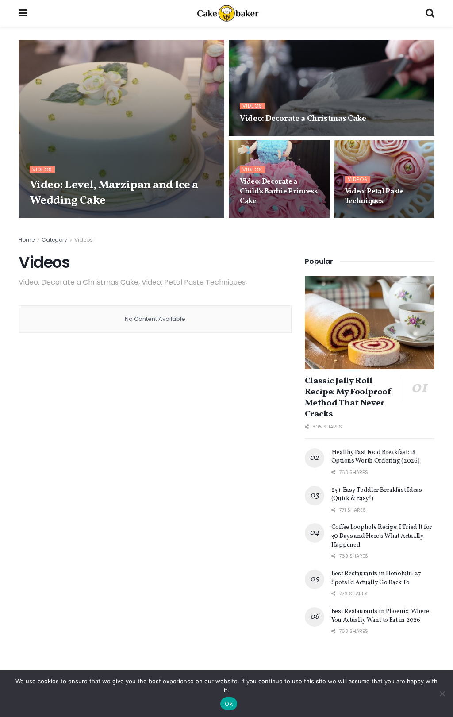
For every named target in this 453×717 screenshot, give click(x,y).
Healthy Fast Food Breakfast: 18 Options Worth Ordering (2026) (376, 457)
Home (27, 239)
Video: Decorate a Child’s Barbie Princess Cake (279, 191)
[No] (442, 693)
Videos (42, 169)
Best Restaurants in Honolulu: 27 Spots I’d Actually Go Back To (376, 578)
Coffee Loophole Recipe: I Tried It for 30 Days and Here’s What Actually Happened (381, 536)
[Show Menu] (23, 13)
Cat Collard (54, 217)
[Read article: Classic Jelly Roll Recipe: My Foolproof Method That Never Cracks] (369, 322)
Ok (229, 703)
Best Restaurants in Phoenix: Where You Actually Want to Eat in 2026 (380, 615)
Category (54, 239)
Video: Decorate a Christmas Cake (303, 118)
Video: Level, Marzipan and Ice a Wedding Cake (114, 192)
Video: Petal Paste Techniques (374, 196)
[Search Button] (430, 13)
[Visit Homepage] (226, 13)
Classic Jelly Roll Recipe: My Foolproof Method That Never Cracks (348, 397)
